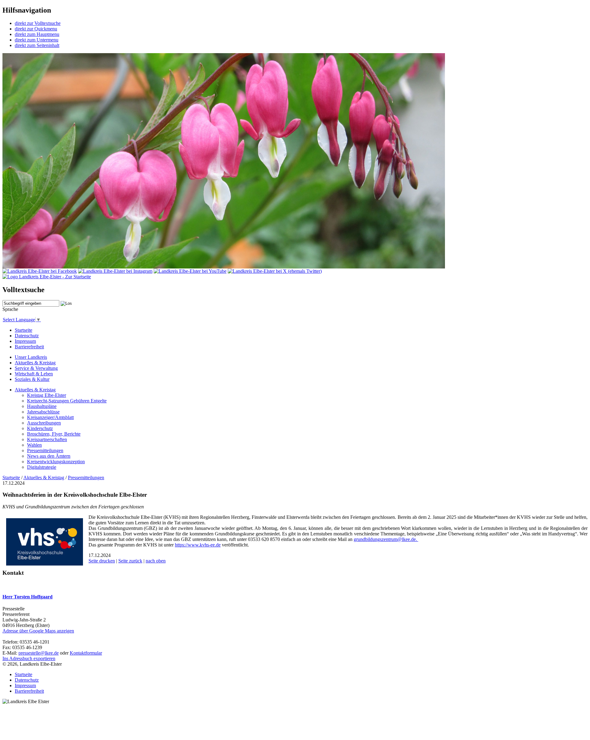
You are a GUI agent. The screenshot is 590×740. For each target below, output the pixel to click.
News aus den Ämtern (48, 456)
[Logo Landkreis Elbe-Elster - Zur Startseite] (46, 276)
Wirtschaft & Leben (34, 373)
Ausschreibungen (44, 422)
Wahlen (34, 445)
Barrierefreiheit (29, 346)
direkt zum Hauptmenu (37, 34)
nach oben (156, 560)
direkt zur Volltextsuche (38, 23)
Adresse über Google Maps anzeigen (38, 630)
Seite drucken (101, 560)
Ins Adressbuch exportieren (28, 658)
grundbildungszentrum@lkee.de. (386, 539)
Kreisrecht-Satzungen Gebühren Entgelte (67, 400)
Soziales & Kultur (32, 379)
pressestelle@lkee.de (38, 653)
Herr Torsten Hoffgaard (27, 596)
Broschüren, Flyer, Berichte (54, 434)
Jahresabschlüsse (43, 411)
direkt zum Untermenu (36, 39)
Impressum (25, 341)
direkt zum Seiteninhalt (37, 45)
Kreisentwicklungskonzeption (56, 461)
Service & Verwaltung (36, 368)
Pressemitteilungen (45, 450)
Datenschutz (27, 335)
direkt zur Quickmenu (36, 28)
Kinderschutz (40, 428)
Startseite (23, 330)
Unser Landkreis (31, 357)
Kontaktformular (86, 653)
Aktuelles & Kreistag (35, 362)
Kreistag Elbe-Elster (46, 395)
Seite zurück (130, 560)
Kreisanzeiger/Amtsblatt (50, 417)
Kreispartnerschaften (47, 439)
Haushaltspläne (42, 406)
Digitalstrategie (41, 467)
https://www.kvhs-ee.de (198, 544)
